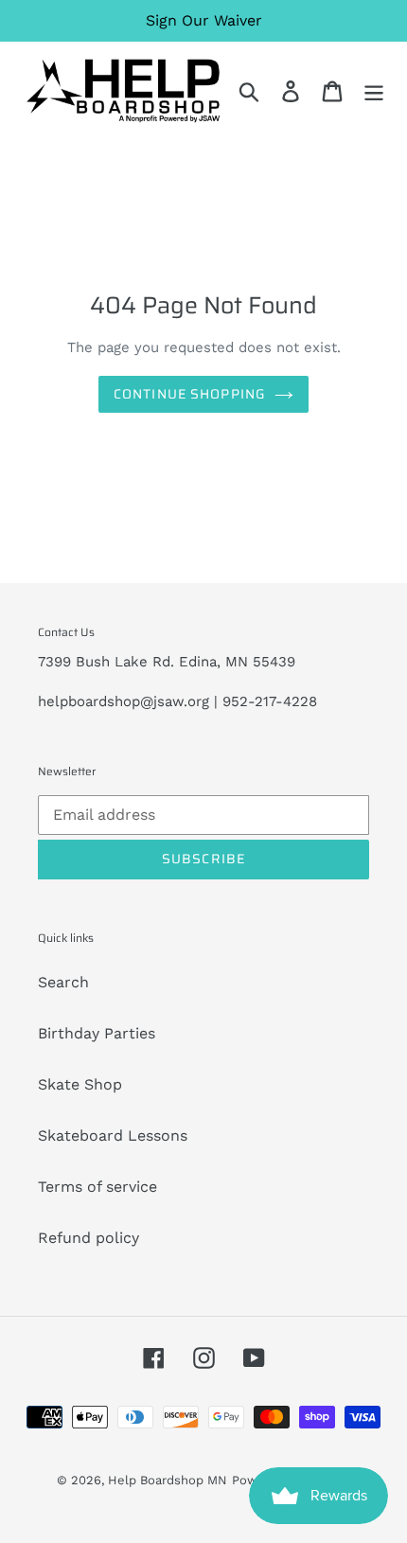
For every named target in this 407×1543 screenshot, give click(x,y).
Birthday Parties (96, 1033)
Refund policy (88, 1238)
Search (63, 982)
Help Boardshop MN (167, 1480)
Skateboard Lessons (112, 1135)
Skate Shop (80, 1084)
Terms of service (97, 1187)
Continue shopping (189, 393)
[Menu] (374, 90)
